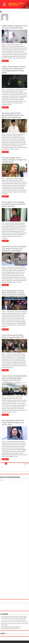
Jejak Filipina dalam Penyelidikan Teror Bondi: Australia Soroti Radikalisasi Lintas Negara (14, 249)
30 (24, 465)
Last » (2, 467)
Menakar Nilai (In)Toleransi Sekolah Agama (11, 621)
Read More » (5, 60)
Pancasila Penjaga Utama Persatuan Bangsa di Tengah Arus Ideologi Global (14, 160)
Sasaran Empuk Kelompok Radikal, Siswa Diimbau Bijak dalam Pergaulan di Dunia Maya (14, 378)
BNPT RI (3, 634)
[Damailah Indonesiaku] (14, 4)
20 (21, 463)
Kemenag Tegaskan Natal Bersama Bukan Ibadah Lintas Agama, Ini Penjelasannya (13, 115)
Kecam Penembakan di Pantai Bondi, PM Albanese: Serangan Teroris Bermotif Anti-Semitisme (14, 293)
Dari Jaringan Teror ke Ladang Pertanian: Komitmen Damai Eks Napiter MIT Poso (14, 204)
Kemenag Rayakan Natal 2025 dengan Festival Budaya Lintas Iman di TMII (13, 423)
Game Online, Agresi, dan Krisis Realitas (10, 620)
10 (18, 463)
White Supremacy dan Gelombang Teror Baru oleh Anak (14, 623)
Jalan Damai (5, 614)
